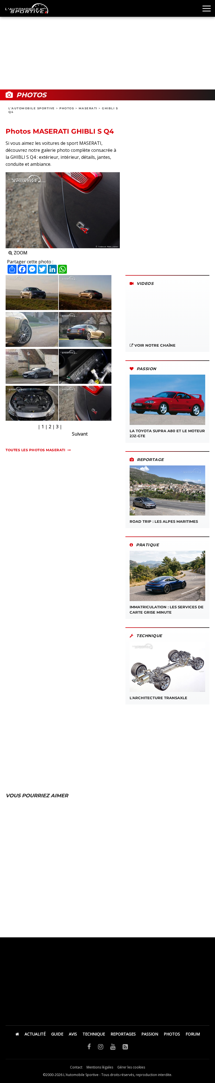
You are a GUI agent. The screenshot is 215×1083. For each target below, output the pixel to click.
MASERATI (88, 108)
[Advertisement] (107, 45)
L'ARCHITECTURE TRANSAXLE (158, 698)
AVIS (73, 1034)
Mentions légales (100, 1067)
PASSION (149, 1034)
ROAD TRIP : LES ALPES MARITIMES (164, 521)
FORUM (193, 1034)
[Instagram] (100, 1046)
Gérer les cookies (131, 1067)
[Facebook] (89, 1046)
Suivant (80, 434)
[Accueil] (17, 1034)
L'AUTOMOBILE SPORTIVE (31, 108)
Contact (76, 1067)
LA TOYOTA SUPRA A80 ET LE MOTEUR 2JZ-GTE (167, 433)
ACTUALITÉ (35, 1034)
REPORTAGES (123, 1034)
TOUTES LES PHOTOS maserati (35, 450)
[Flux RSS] (125, 1046)
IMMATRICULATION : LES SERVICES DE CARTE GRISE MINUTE (167, 609)
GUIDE (57, 1034)
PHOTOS (66, 108)
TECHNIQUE (94, 1034)
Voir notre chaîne (154, 345)
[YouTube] (113, 1046)
